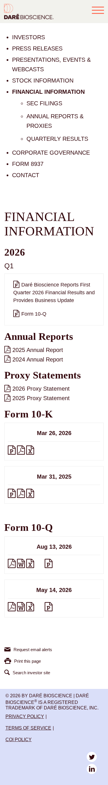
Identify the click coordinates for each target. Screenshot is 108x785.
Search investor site (31, 672)
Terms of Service (28, 728)
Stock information (42, 80)
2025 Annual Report (37, 350)
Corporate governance (51, 152)
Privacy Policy (24, 716)
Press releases (37, 48)
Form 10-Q (33, 314)
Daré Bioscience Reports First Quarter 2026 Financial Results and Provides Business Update (54, 292)
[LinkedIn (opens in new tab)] (92, 769)
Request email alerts (33, 649)
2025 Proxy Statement (41, 398)
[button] (98, 10)
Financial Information (48, 92)
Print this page (27, 661)
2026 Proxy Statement (41, 388)
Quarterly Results (57, 139)
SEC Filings (44, 103)
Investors (28, 37)
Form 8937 (27, 164)
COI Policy (18, 739)
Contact (25, 175)
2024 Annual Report (37, 359)
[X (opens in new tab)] (92, 757)
